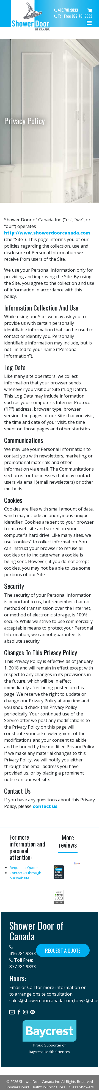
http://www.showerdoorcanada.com (47, 233)
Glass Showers (81, 1087)
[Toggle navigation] (89, 24)
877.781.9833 (22, 967)
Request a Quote (24, 867)
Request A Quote (63, 950)
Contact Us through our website (25, 875)
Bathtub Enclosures (49, 1087)
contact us (45, 806)
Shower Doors (17, 1087)
